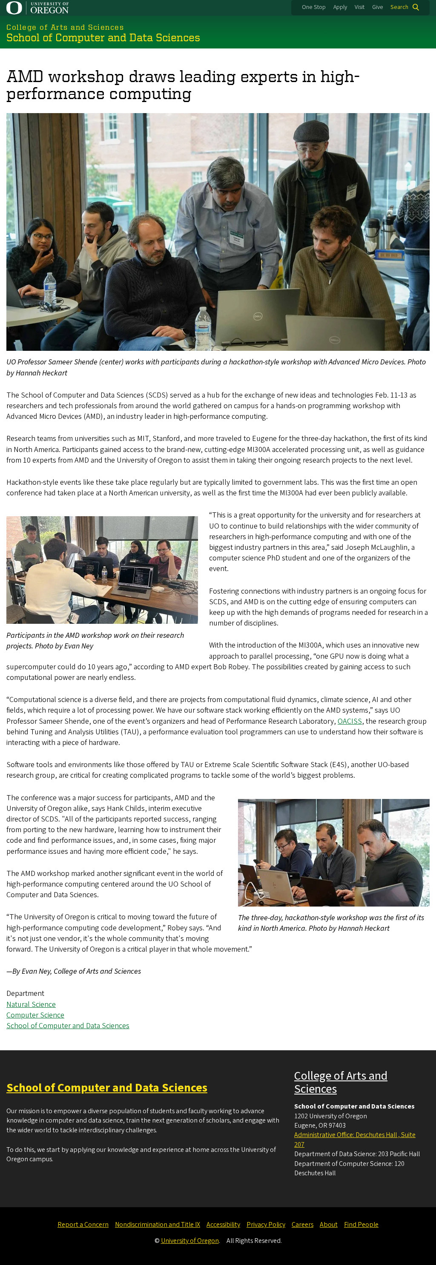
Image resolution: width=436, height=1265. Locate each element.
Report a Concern (83, 1224)
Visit (359, 7)
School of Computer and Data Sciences (67, 1026)
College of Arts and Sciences (340, 1082)
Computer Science (35, 1015)
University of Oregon (190, 1240)
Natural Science (31, 1004)
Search (399, 7)
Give (377, 7)
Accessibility (223, 1224)
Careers (302, 1224)
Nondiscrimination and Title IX (157, 1224)
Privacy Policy (266, 1224)
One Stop (314, 7)
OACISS (350, 721)
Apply (340, 7)
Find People (361, 1224)
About (329, 1224)
